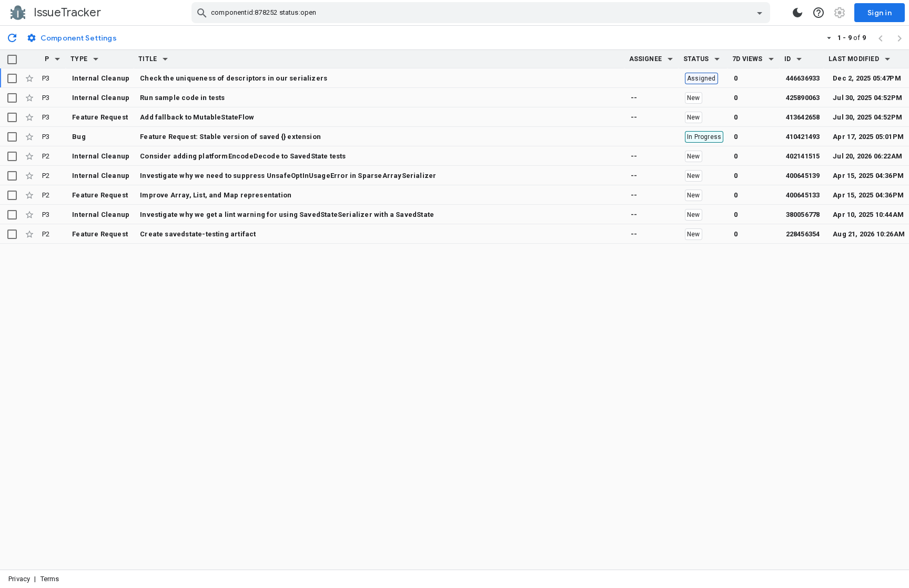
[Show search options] (759, 12)
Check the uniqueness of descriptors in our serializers (233, 78)
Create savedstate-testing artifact (198, 234)
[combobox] (482, 12)
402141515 (803, 156)
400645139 (803, 176)
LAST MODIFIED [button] (853, 59)
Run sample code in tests (182, 98)
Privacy (19, 579)
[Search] (202, 12)
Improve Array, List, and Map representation (215, 195)
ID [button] (787, 59)
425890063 (803, 98)
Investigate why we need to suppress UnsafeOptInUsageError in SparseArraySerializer (288, 176)
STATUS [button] (696, 59)
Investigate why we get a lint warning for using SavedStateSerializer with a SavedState (287, 214)
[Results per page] (829, 37)
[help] (818, 12)
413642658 (803, 117)
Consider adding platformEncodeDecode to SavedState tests (243, 156)
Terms (50, 579)
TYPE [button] (78, 59)
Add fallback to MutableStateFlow (197, 117)
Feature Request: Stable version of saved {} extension (230, 137)
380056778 (803, 214)
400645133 (803, 195)
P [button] (47, 59)
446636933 (803, 78)
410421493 (803, 137)
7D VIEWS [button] (747, 59)
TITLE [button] (147, 59)
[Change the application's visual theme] (797, 12)
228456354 (803, 234)
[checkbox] (12, 59)
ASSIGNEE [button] (645, 59)
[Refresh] (12, 37)
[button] (57, 59)
